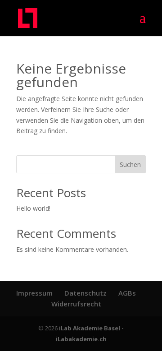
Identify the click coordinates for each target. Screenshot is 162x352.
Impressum (34, 292)
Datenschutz (85, 292)
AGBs (127, 292)
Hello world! (33, 208)
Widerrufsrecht (76, 303)
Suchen (130, 164)
